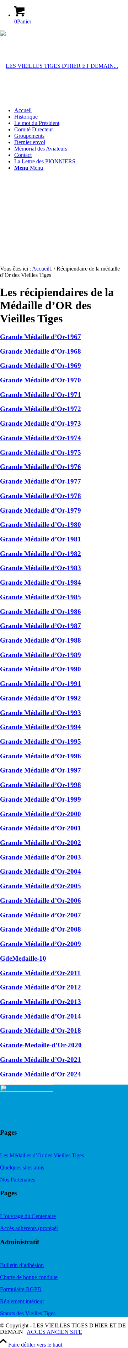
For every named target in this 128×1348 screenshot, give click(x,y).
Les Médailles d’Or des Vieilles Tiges (42, 1155)
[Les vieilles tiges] (59, 66)
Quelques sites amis (22, 1167)
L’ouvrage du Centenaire (28, 1216)
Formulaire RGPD (21, 1289)
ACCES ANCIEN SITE (54, 1332)
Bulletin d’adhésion (22, 1265)
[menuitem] (71, 110)
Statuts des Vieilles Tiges (27, 1313)
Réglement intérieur (22, 1301)
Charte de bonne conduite (29, 1277)
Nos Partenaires (17, 1180)
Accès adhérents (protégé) (29, 1228)
